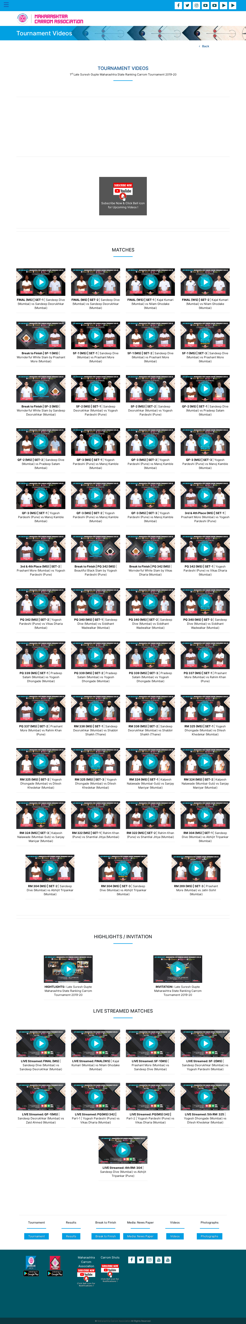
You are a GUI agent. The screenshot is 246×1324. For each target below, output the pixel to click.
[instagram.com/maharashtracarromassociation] (196, 5)
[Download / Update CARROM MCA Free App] (223, 5)
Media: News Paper (140, 1236)
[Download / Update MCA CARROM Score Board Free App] (55, 1266)
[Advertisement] (123, 127)
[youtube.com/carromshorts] (167, 1260)
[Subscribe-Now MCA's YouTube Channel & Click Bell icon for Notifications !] (86, 1278)
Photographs (209, 1236)
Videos (175, 1236)
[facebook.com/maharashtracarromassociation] (178, 5)
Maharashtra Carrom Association (113, 1321)
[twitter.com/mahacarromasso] (187, 5)
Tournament (36, 1236)
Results (71, 1236)
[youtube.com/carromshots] (214, 5)
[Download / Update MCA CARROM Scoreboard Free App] (232, 5)
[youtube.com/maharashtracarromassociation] (205, 5)
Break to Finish (106, 1236)
